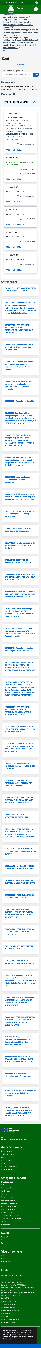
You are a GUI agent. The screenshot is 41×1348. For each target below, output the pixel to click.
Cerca (36, 74)
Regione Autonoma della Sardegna (13, 2)
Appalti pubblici (5, 1191)
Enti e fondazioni (6, 1160)
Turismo (3, 1221)
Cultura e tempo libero (8, 1200)
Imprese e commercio (8, 1209)
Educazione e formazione (9, 1203)
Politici (3, 1163)
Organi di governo (6, 1151)
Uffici (3, 1157)
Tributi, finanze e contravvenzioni (11, 1218)
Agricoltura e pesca (7, 1182)
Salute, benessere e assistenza (10, 1215)
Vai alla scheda (14, 150)
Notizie (3, 1243)
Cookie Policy (9, 1339)
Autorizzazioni (5, 1194)
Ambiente (4, 1185)
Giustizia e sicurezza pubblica (10, 1206)
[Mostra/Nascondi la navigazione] (4, 9)
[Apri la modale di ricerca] (36, 9)
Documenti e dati (6, 1169)
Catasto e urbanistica (7, 1197)
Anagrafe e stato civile (8, 1188)
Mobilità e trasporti (7, 1212)
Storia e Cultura (6, 1261)
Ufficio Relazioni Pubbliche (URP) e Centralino (17, 1287)
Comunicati (4, 1237)
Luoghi (3, 1255)
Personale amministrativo (9, 1166)
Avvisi (3, 1240)
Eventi (3, 1258)
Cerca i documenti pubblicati (13, 70)
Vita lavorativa (5, 1224)
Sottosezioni (5, 1345)
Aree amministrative (7, 1154)
